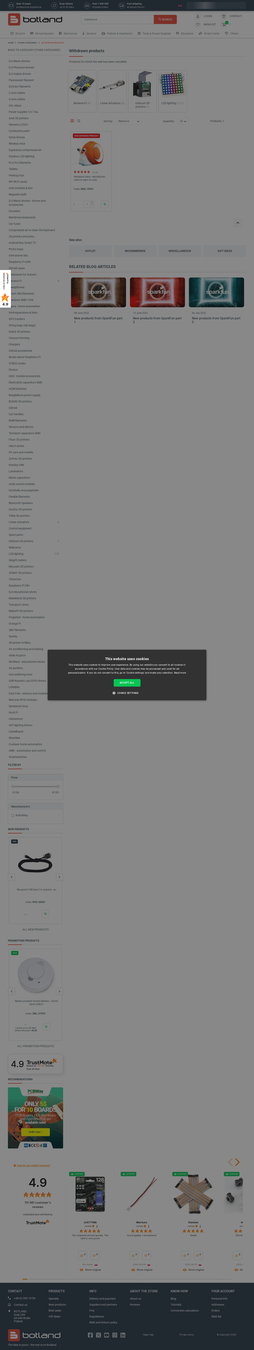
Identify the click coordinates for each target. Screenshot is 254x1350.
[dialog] (127, 675)
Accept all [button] (127, 682)
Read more (180, 672)
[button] (126, 693)
